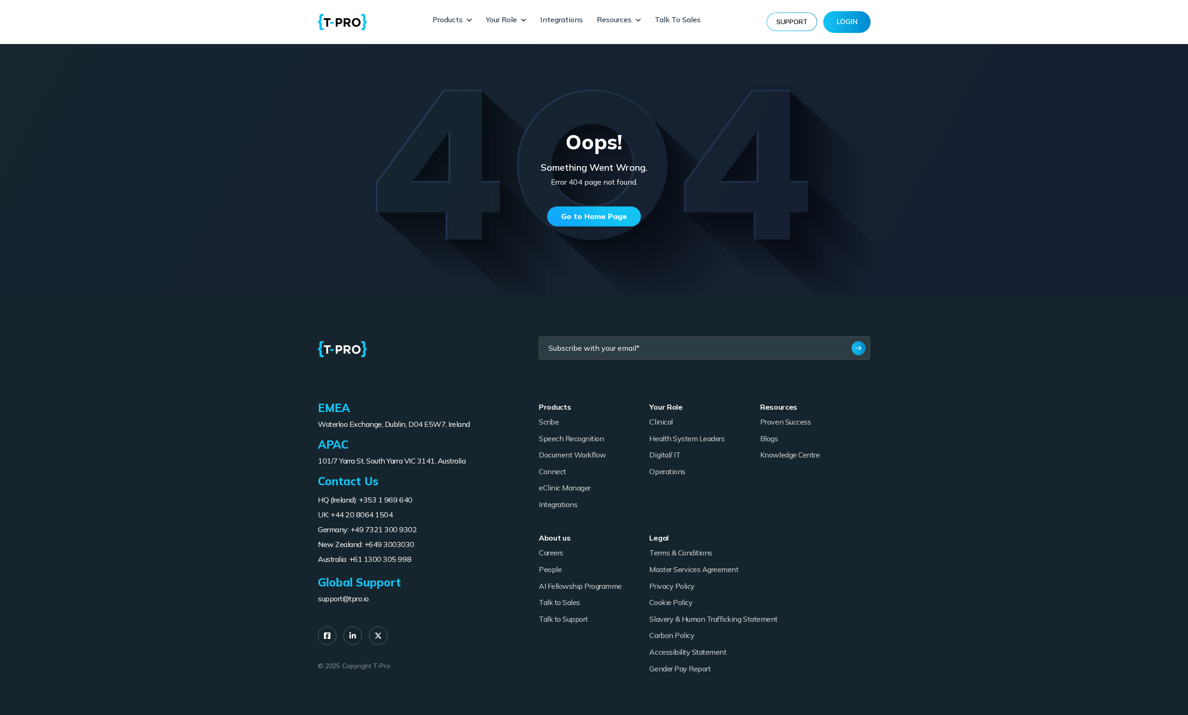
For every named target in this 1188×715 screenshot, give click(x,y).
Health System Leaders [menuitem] (686, 438)
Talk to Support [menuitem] (563, 619)
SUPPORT (791, 22)
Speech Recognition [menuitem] (571, 438)
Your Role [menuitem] (501, 19)
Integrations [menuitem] (561, 19)
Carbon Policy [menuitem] (671, 635)
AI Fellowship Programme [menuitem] (580, 586)
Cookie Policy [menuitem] (670, 602)
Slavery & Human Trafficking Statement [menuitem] (713, 619)
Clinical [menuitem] (660, 421)
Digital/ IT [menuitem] (664, 454)
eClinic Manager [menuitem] (565, 487)
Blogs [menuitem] (769, 438)
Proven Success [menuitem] (785, 421)
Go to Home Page (594, 216)
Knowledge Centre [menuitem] (790, 454)
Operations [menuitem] (667, 471)
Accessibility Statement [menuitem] (687, 652)
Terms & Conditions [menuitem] (680, 552)
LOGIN (847, 21)
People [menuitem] (550, 569)
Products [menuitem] (448, 19)
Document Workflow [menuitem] (572, 454)
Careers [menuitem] (551, 552)
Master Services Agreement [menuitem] (693, 569)
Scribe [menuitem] (549, 421)
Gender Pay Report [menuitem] (679, 668)
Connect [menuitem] (552, 471)
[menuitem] (327, 635)
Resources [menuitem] (614, 19)
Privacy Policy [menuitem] (671, 586)
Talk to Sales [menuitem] (678, 19)
